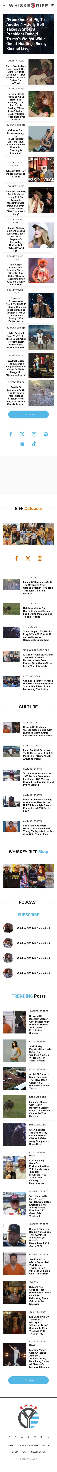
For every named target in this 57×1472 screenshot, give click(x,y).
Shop (43, 851)
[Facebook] (9, 1436)
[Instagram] (22, 1436)
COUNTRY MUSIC (16, 61)
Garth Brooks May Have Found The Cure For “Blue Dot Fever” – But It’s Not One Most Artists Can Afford (16, 75)
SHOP (15, 1452)
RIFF (20, 508)
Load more (28, 414)
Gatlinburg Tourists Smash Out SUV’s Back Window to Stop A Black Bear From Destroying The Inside (38, 685)
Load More (28, 1380)
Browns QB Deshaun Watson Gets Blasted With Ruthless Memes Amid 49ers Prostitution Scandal (38, 731)
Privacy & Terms (28, 1445)
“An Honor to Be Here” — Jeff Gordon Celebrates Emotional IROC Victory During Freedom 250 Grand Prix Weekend (38, 779)
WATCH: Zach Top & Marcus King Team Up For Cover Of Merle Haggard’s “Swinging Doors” (16, 368)
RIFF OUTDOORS (16, 382)
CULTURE (11, 125)
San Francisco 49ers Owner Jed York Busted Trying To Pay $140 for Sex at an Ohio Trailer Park (38, 830)
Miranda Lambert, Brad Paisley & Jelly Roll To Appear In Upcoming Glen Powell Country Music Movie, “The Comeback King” (16, 203)
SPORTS (21, 125)
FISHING (27, 650)
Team (24, 1452)
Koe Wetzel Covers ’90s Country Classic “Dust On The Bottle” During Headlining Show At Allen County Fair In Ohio (15, 274)
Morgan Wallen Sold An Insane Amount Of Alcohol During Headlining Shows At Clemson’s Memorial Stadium (39, 1358)
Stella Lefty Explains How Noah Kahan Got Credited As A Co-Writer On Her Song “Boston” (40, 1053)
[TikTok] (28, 1436)
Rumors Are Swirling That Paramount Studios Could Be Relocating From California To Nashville (40, 1295)
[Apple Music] (41, 1436)
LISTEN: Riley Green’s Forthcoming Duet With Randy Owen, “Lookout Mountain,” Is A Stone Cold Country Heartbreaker (39, 1172)
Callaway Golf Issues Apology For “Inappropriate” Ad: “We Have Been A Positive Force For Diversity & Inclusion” (16, 142)
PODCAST (16, 165)
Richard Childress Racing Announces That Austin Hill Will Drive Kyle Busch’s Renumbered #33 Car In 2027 (38, 805)
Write (45, 1445)
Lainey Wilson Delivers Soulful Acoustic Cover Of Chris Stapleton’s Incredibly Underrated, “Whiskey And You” (16, 239)
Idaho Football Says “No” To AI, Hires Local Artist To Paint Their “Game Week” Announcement (16, 340)
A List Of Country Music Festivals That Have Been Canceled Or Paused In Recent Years (39, 1081)
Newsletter (38, 1452)
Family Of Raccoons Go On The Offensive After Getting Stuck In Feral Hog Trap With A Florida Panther (15, 396)
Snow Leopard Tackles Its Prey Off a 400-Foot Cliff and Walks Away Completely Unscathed (37, 635)
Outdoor (32, 508)
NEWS (16, 222)
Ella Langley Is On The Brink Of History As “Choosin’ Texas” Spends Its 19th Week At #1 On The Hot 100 (39, 1325)
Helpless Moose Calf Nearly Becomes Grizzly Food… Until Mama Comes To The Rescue (37, 612)
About (12, 1445)
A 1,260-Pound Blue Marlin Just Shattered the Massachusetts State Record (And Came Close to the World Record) (38, 660)
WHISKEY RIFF (23, 851)
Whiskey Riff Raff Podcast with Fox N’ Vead (16, 174)
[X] (15, 1436)
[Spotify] (35, 1436)
